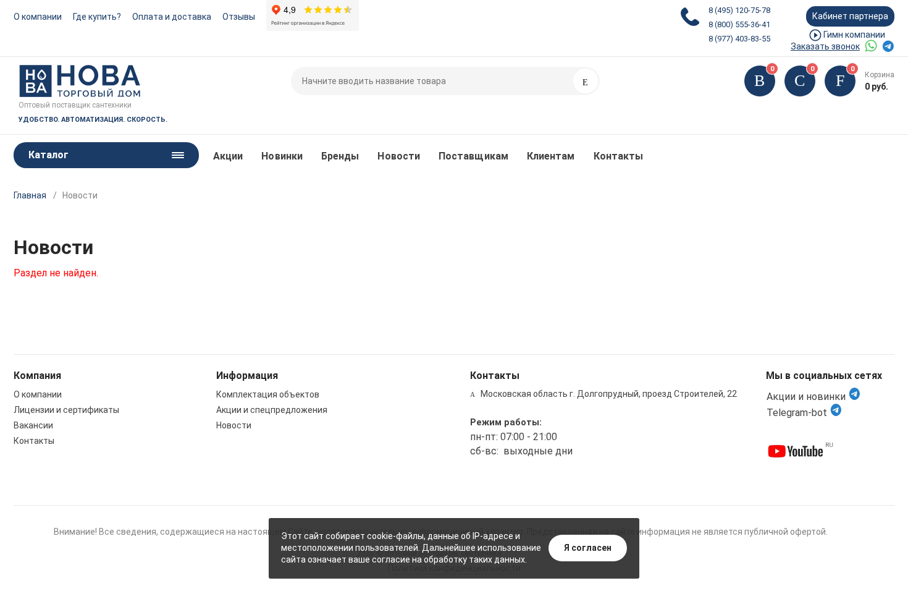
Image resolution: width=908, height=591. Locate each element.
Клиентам (551, 156)
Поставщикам (473, 156)
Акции (228, 156)
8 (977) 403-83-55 (739, 38)
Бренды (340, 156)
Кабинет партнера (850, 16)
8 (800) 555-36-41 (739, 24)
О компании (38, 17)
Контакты (619, 156)
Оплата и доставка (171, 17)
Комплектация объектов (267, 394)
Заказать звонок (825, 46)
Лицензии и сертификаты (66, 410)
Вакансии (33, 425)
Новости (398, 156)
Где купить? (97, 17)
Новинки (282, 156)
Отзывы (238, 17)
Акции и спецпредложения (271, 410)
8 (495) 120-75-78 (739, 10)
